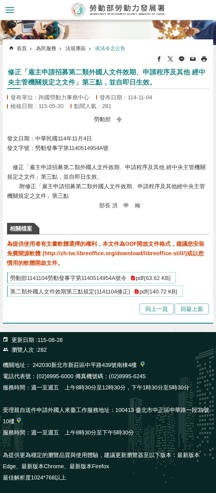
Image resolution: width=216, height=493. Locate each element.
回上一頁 (156, 309)
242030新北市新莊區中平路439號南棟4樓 (84, 365)
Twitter (170, 59)
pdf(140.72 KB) (158, 291)
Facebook (159, 59)
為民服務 (46, 48)
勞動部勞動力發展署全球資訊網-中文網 (118, 10)
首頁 (22, 48)
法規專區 (76, 48)
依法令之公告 (110, 48)
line (181, 59)
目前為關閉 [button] (10, 10)
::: (4, 24)
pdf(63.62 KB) (153, 278)
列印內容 (204, 59)
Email (193, 59)
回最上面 (192, 309)
